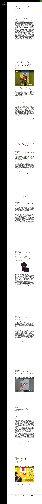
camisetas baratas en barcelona (22, 7)
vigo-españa (16, 407)
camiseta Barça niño (23, 256)
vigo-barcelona (17, 5)
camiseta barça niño (22, 253)
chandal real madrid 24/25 (24, 153)
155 (29, 495)
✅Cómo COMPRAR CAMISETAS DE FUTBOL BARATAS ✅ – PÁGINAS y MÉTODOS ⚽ (22, 460)
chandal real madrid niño (24, 204)
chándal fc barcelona (23, 318)
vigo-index (16, 59)
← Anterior (16, 495)
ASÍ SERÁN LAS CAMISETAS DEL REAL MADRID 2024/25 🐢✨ (24, 372)
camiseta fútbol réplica (30, 483)
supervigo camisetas (22, 308)
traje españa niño (25, 412)
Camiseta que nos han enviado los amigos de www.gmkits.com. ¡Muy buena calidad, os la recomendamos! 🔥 (23, 64)
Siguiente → (33, 495)
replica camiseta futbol (28, 88)
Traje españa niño (21, 409)
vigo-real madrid (17, 151)
